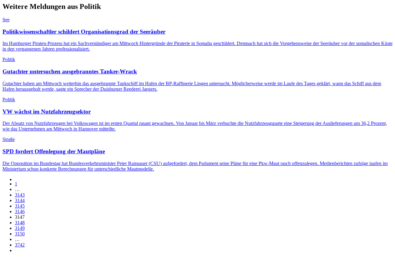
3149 (20, 228)
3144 (20, 200)
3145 (20, 206)
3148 (20, 222)
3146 (20, 211)
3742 (20, 244)
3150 (20, 233)
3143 (20, 194)
